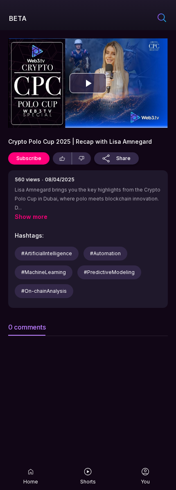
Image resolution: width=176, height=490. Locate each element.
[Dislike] (81, 158)
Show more (31, 217)
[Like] (62, 158)
